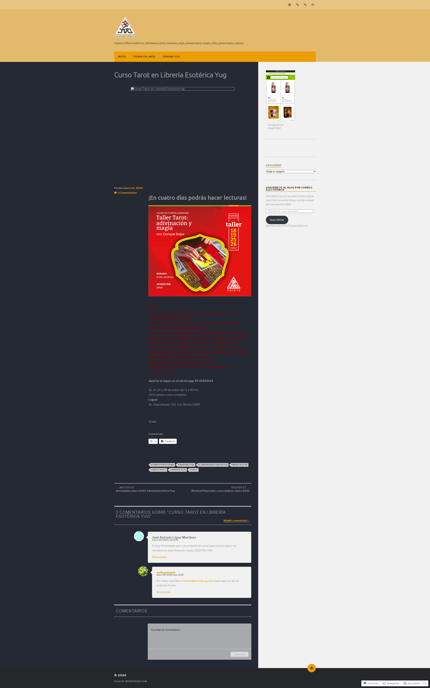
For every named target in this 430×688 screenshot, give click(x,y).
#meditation (239, 465)
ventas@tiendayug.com (198, 580)
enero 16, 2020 (133, 188)
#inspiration (186, 465)
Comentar (239, 654)
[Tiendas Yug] (305, 5)
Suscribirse (277, 219)
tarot (194, 470)
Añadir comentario (235, 520)
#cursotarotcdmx (162, 465)
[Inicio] (290, 5)
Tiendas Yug (171, 56)
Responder (159, 557)
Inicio (122, 56)
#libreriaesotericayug (212, 465)
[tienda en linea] (297, 5)
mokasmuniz (166, 572)
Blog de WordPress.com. (130, 681)
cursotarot (158, 470)
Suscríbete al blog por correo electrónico (289, 188)
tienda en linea (144, 56)
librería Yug (178, 470)
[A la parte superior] (311, 668)
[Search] (313, 5)
